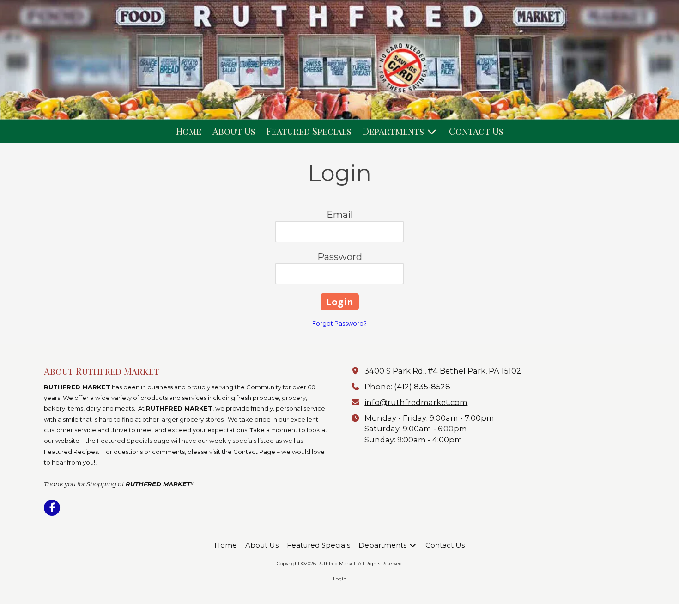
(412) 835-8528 (422, 386)
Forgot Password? (339, 323)
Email (340, 214)
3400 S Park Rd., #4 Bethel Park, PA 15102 (442, 370)
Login (339, 579)
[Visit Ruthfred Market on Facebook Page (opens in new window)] (52, 508)
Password (339, 256)
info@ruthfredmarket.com (415, 402)
